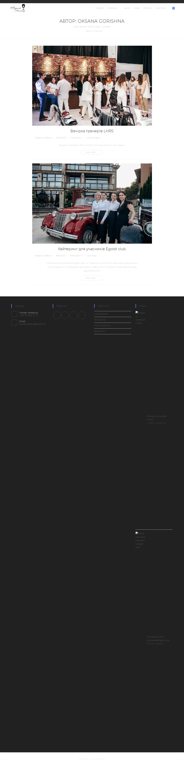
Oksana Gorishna (43, 137)
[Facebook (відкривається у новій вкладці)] (163, 1)
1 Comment (159, 644)
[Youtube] (73, 315)
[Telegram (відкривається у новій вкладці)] (173, 1)
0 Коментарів (92, 137)
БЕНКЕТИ (99, 331)
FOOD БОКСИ (102, 325)
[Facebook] (57, 315)
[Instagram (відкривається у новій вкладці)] (167, 1)
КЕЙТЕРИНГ (101, 314)
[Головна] (82, 31)
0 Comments (161, 423)
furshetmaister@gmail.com (32, 324)
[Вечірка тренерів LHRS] (140, 419)
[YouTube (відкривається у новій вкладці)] (170, 1)
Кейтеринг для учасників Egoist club (92, 249)
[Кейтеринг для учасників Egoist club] (140, 640)
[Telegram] (82, 315)
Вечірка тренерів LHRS (92, 131)
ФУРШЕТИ (100, 319)
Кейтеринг (76, 137)
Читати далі (94, 153)
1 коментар (91, 255)
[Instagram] (65, 315)
